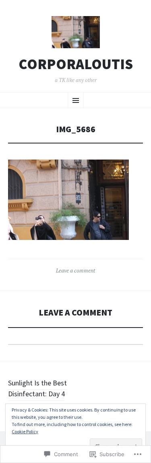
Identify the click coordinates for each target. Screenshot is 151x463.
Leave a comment (75, 270)
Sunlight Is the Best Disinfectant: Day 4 (37, 388)
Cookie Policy (25, 431)
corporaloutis (76, 64)
